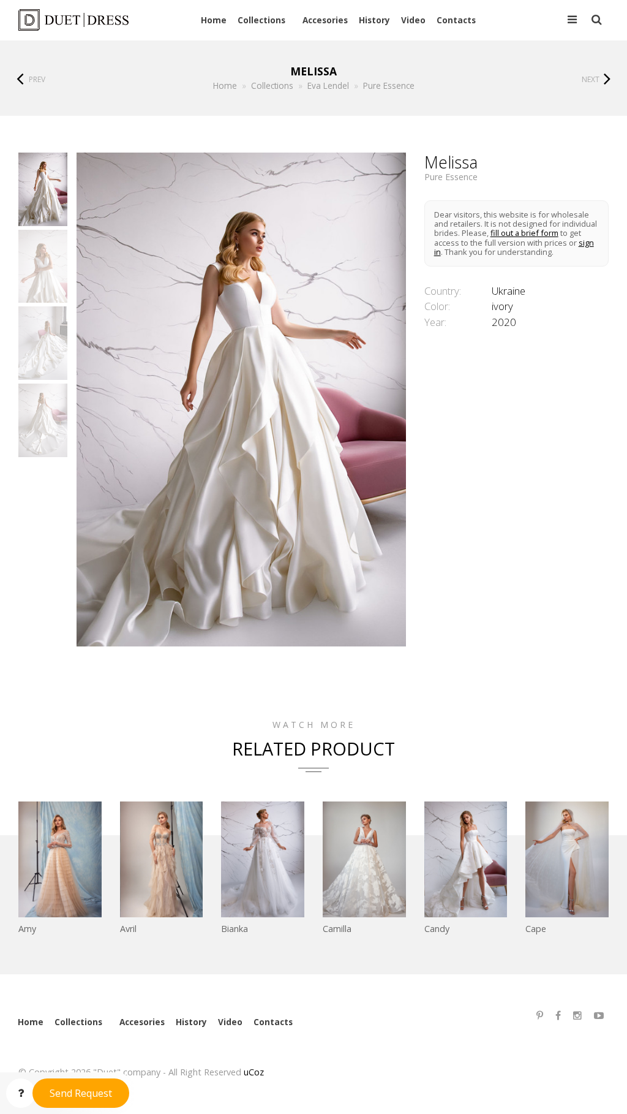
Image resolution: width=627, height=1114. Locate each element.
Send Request (81, 1093)
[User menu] (572, 20)
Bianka (234, 928)
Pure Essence (451, 177)
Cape (535, 928)
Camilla (337, 928)
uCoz (254, 1072)
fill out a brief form (524, 232)
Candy (436, 928)
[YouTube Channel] (599, 1015)
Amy (27, 928)
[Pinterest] (539, 1015)
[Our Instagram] (577, 1015)
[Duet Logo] (75, 20)
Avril (128, 928)
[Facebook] (558, 1015)
